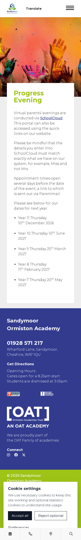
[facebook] (16, 455)
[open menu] (70, 8)
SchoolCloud (51, 118)
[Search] (71, 534)
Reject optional (50, 516)
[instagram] (8, 455)
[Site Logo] (14, 8)
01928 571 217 (25, 343)
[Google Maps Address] (50, 534)
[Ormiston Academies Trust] (28, 417)
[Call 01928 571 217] (30, 534)
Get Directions (20, 364)
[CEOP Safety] (13, 394)
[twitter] (23, 455)
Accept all (20, 516)
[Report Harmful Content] (47, 394)
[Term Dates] (10, 534)
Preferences (18, 527)
